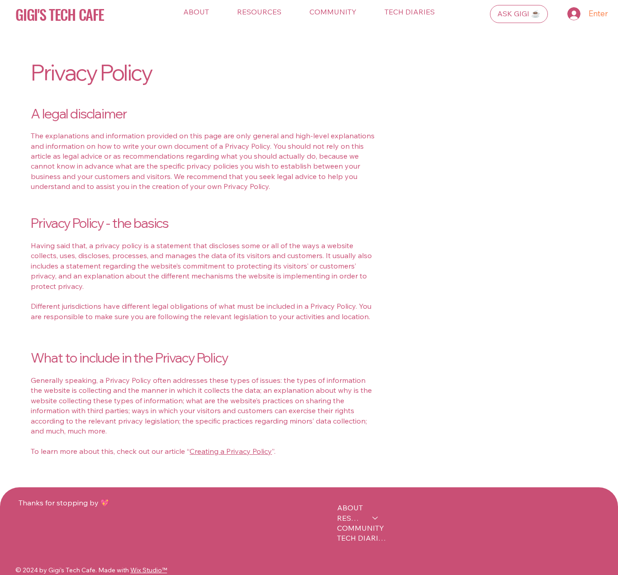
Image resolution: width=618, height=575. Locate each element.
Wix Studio (146, 570)
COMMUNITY (360, 528)
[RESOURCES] (375, 518)
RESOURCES (350, 518)
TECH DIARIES (362, 537)
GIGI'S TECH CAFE (59, 14)
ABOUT (350, 507)
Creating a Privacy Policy (231, 451)
